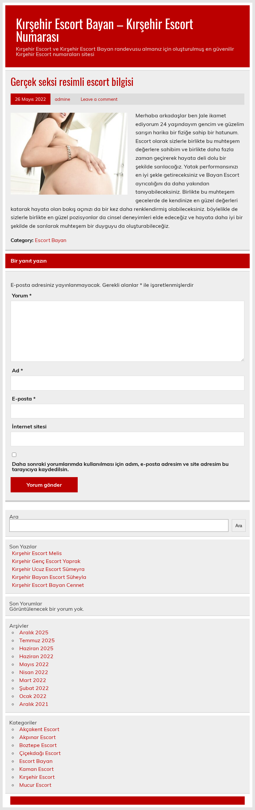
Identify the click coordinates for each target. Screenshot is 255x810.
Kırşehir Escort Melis (37, 553)
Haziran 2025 (36, 648)
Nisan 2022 (33, 672)
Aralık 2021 (33, 704)
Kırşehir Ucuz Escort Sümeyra (48, 569)
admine (62, 99)
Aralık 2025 (33, 632)
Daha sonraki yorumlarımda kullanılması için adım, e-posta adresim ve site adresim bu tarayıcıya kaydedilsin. (120, 466)
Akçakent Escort (39, 729)
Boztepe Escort (38, 745)
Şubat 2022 (34, 688)
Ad (17, 370)
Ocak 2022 (32, 696)
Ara (14, 516)
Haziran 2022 (36, 656)
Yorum (22, 295)
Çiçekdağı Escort (40, 753)
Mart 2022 (32, 680)
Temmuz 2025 (37, 640)
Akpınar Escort (37, 737)
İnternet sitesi (29, 426)
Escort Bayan (50, 240)
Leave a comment (99, 99)
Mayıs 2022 (34, 664)
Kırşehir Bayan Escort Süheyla (49, 577)
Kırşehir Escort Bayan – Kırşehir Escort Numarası (104, 29)
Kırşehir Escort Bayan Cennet (48, 585)
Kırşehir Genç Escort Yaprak (46, 561)
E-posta (24, 398)
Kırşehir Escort (37, 777)
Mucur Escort (35, 784)
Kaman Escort (36, 769)
